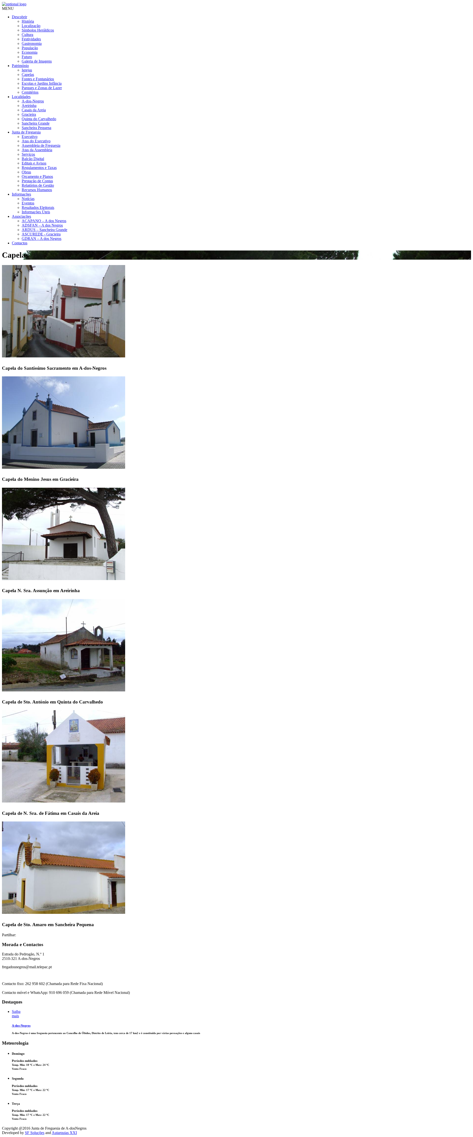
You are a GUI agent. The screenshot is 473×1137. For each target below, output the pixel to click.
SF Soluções (34, 1133)
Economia (29, 52)
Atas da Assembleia (37, 150)
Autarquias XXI (64, 1133)
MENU (8, 8)
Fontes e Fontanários (38, 79)
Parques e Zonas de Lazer (42, 88)
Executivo (29, 136)
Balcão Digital (33, 159)
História (28, 21)
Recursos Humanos (37, 190)
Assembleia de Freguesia (41, 145)
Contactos (19, 243)
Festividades (31, 39)
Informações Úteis (36, 212)
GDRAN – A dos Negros (41, 238)
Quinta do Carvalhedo (39, 119)
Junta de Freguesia (26, 132)
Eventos (28, 203)
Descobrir (19, 17)
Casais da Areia (34, 110)
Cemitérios (30, 92)
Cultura (27, 35)
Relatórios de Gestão (38, 185)
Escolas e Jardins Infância (42, 83)
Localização (31, 26)
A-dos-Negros (33, 101)
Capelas (28, 74)
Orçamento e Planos (37, 176)
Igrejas (27, 70)
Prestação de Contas (37, 181)
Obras (26, 172)
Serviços (28, 154)
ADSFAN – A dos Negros (42, 225)
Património (20, 66)
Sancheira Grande (36, 123)
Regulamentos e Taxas (39, 168)
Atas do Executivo (36, 141)
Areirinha (29, 105)
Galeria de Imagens (37, 61)
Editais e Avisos (34, 163)
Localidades (21, 97)
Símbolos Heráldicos (38, 30)
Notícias (28, 199)
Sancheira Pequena (36, 128)
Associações (21, 216)
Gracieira (29, 114)
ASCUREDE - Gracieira (41, 234)
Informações (21, 194)
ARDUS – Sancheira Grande (44, 230)
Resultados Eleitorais (38, 207)
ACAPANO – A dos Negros (44, 221)
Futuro (27, 57)
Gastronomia (32, 43)
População (30, 48)
